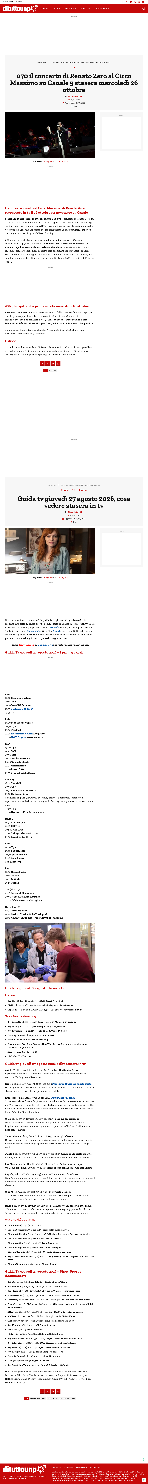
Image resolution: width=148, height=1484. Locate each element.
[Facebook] (122, 2)
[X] (135, 2)
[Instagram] (126, 2)
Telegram (48, 161)
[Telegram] (131, 2)
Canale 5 (52, 371)
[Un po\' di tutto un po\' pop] (20, 8)
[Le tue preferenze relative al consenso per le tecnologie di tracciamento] (144, 1480)
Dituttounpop (41, 62)
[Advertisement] (74, 34)
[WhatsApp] (139, 2)
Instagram (63, 161)
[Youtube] (143, 2)
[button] (143, 8)
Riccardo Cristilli (75, 96)
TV (48, 62)
